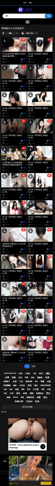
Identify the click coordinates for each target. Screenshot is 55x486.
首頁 (5, 461)
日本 (12, 393)
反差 (47, 377)
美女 (18, 393)
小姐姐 (27, 373)
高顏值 (39, 377)
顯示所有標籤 (27, 407)
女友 (20, 377)
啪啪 (8, 397)
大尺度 (36, 389)
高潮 (22, 397)
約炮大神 (19, 401)
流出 (45, 397)
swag (15, 397)
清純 (32, 393)
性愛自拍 (30, 397)
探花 (28, 389)
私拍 (37, 401)
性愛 (26, 377)
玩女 (36, 381)
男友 (48, 393)
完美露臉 (7, 385)
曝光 (36, 385)
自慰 (17, 389)
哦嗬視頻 (8, 458)
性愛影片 (6, 381)
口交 (21, 381)
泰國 (42, 381)
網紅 (48, 373)
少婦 (5, 389)
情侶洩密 (29, 381)
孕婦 (42, 389)
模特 (22, 389)
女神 (15, 381)
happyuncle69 (10, 373)
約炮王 (41, 373)
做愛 (39, 397)
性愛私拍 (39, 393)
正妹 (32, 377)
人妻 (34, 373)
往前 (33, 366)
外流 (49, 389)
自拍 (20, 373)
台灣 (7, 377)
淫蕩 (14, 377)
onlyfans (45, 385)
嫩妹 (15, 385)
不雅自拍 (29, 401)
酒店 (5, 393)
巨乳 (30, 385)
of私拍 (22, 385)
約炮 (25, 393)
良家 (10, 389)
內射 (49, 381)
